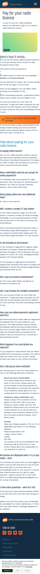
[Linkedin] (10, 533)
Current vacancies (9, 555)
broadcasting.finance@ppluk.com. (14, 135)
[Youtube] (15, 533)
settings (29, 567)
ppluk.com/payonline (10, 71)
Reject (17, 570)
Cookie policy (7, 551)
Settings (27, 570)
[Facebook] (20, 533)
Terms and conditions (10, 543)
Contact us (7, 539)
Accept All (7, 570)
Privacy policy (7, 547)
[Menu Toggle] (35, 4)
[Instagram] (4, 533)
